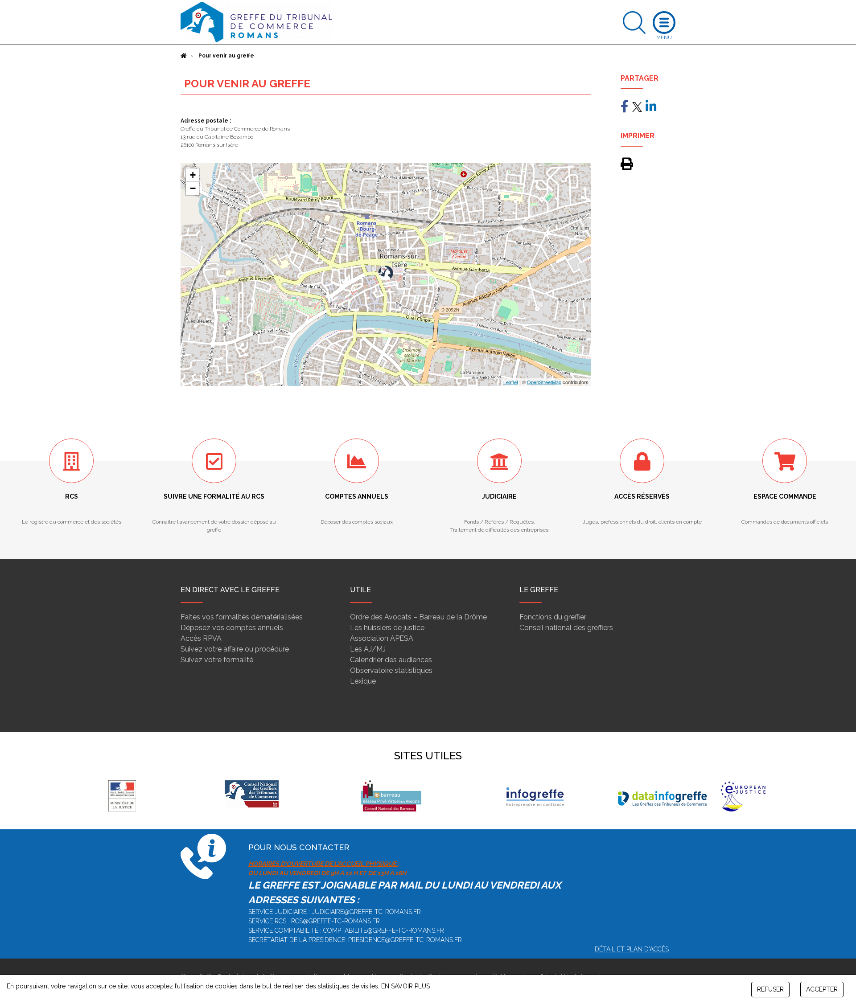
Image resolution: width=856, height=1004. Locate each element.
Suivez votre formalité (217, 660)
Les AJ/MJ (368, 649)
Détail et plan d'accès (632, 949)
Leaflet (510, 381)
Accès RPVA (201, 638)
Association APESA (381, 638)
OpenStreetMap (544, 381)
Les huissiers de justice (387, 627)
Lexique (363, 681)
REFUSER (770, 989)
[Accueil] (184, 56)
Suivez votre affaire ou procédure (235, 649)
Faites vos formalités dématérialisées (242, 617)
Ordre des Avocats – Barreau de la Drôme (418, 617)
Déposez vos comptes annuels (232, 627)
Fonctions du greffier (552, 617)
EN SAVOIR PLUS (405, 986)
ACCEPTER (822, 989)
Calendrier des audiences (391, 660)
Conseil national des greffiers (566, 627)
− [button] (193, 188)
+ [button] (193, 174)
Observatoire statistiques (391, 670)
